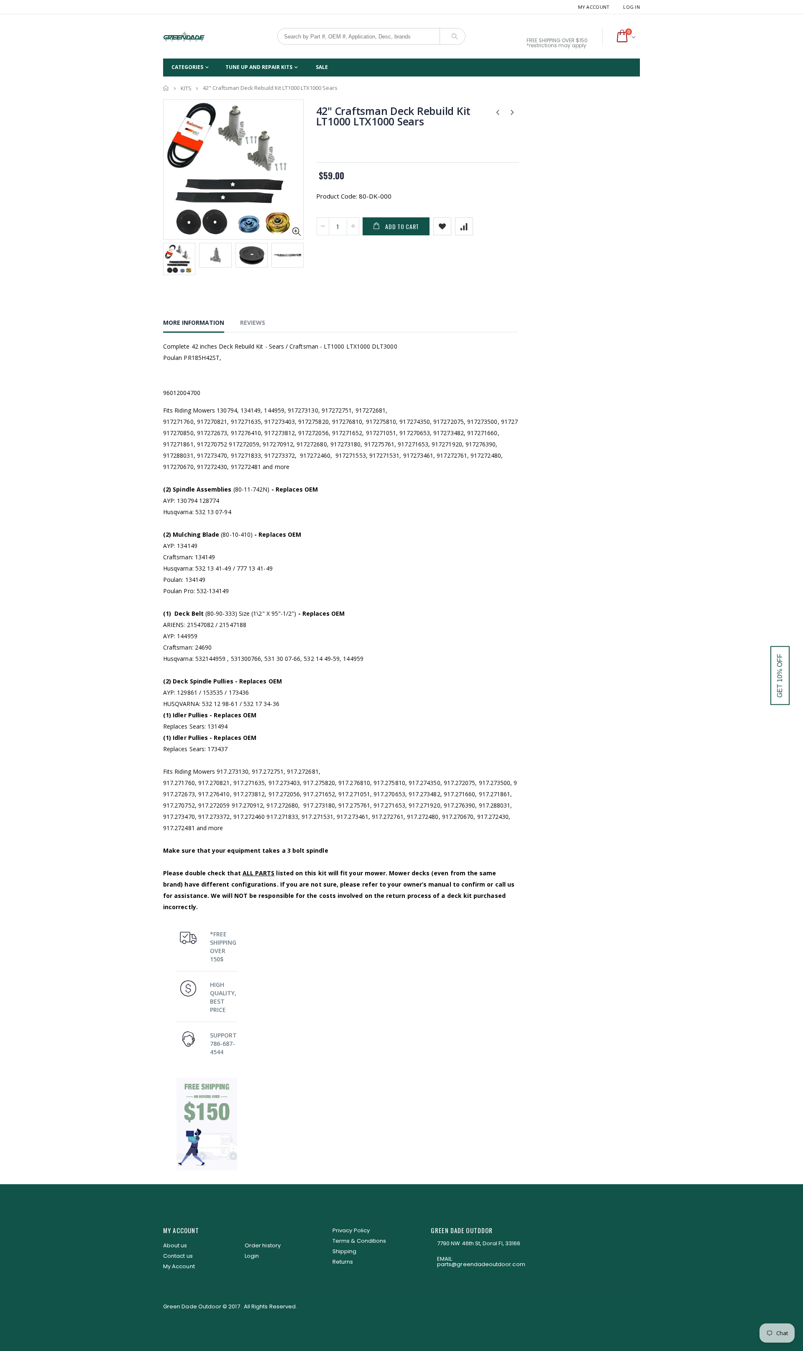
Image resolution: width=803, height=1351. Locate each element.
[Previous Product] (497, 111)
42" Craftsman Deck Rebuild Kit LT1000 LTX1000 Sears (393, 116)
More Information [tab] (193, 322)
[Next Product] (512, 111)
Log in (631, 7)
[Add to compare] (464, 226)
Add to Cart (402, 226)
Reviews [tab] (252, 322)
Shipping (344, 1251)
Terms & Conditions (359, 1241)
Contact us (178, 1256)
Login (252, 1256)
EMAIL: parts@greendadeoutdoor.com (481, 1261)
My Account (594, 7)
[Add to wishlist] (442, 226)
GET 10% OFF (779, 676)
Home (166, 88)
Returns (342, 1262)
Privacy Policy (351, 1230)
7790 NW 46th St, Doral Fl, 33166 (478, 1243)
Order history (263, 1245)
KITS (186, 88)
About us (175, 1245)
